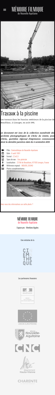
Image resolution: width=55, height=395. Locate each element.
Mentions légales (32, 227)
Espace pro (21, 227)
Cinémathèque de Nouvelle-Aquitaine (24, 150)
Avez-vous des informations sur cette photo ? (17, 204)
